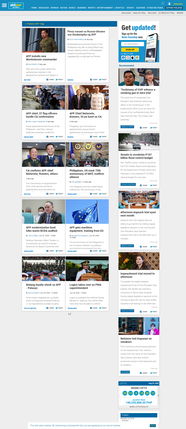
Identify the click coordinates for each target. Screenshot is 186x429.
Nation (27, 80)
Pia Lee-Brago (76, 182)
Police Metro (30, 308)
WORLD (72, 8)
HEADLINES (44, 8)
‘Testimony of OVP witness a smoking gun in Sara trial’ (138, 91)
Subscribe (178, 4)
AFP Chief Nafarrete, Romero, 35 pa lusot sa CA (86, 115)
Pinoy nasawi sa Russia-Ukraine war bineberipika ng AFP (86, 33)
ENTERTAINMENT (105, 8)
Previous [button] (119, 395)
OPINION (55, 8)
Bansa (70, 80)
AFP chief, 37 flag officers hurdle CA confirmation (41, 115)
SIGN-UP (130, 49)
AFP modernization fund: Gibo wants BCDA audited (41, 229)
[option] (138, 395)
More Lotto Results (139, 407)
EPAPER (180, 13)
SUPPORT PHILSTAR (174, 8)
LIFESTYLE (119, 8)
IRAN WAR (152, 13)
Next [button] (158, 395)
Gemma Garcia (33, 293)
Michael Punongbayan (80, 236)
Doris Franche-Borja (77, 39)
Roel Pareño (32, 64)
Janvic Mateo (33, 236)
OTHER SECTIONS (155, 8)
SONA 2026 (126, 13)
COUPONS (140, 8)
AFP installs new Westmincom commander (41, 58)
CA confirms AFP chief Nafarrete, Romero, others (42, 172)
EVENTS (130, 8)
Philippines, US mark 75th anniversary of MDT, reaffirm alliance (87, 174)
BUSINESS (81, 8)
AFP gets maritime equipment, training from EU (86, 229)
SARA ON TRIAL (139, 13)
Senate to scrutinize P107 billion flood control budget (137, 156)
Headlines (28, 137)
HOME (34, 8)
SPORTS (91, 8)
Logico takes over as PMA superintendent (85, 286)
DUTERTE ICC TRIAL (166, 13)
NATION (63, 8)
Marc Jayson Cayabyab (36, 122)
